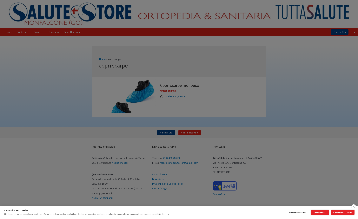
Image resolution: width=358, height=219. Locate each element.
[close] (353, 206)
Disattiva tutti (320, 212)
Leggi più (165, 214)
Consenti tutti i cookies (342, 212)
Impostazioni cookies (298, 212)
